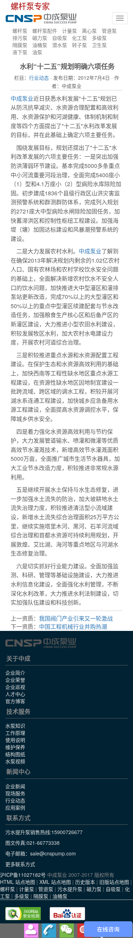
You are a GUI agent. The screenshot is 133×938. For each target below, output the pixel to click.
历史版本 (85, 881)
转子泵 (79, 44)
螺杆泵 (19, 30)
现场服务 (15, 793)
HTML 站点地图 (17, 881)
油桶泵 (39, 44)
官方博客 (15, 701)
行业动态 (39, 77)
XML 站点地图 (55, 881)
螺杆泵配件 (44, 30)
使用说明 (15, 739)
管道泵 (109, 30)
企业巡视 (15, 686)
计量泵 (69, 30)
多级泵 (99, 37)
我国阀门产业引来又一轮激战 (76, 618)
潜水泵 (59, 44)
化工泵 (79, 37)
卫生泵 (99, 44)
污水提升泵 (69, 888)
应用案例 (15, 807)
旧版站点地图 (114, 881)
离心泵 (89, 30)
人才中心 (15, 693)
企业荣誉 (15, 679)
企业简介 (15, 672)
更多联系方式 (20, 864)
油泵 (37, 52)
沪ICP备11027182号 (23, 874)
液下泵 (19, 52)
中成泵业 (22, 98)
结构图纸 (15, 754)
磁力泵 (39, 37)
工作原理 (15, 732)
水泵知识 (15, 725)
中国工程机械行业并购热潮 (73, 626)
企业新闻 (15, 786)
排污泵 (19, 37)
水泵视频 (15, 761)
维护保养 (15, 746)
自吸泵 (59, 37)
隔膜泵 (19, 44)
